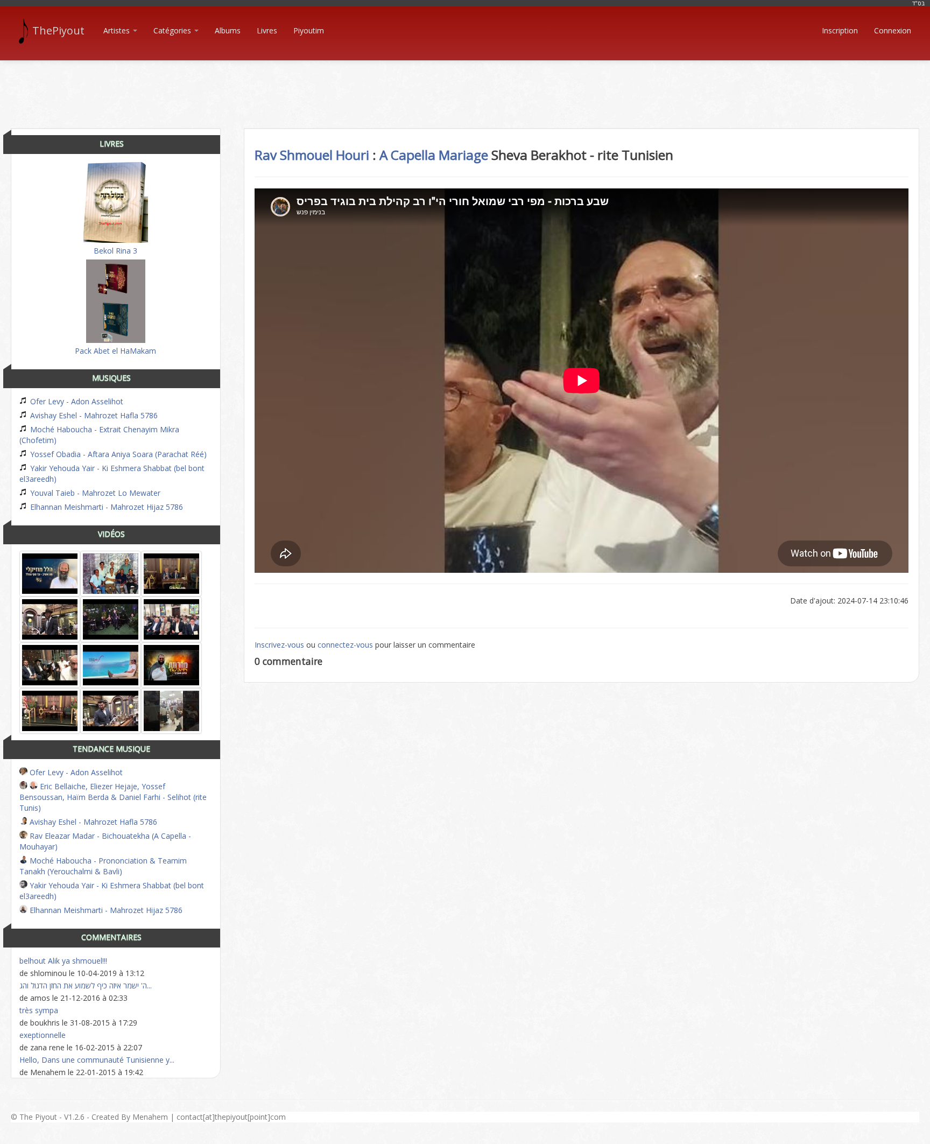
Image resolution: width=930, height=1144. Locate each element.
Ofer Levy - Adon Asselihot (75, 401)
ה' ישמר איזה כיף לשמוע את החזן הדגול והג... (85, 985)
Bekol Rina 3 (115, 250)
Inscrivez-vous (279, 645)
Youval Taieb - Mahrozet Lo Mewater (94, 493)
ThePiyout (58, 30)
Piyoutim (308, 30)
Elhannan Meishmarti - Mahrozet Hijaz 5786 (105, 507)
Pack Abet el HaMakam (115, 351)
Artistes (117, 30)
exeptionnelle (42, 1035)
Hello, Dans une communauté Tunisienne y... (96, 1060)
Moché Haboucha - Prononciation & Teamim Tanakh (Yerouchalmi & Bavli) (103, 865)
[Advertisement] (465, 85)
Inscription (840, 30)
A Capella (407, 155)
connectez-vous (345, 645)
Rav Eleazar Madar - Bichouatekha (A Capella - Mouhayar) (105, 841)
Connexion (892, 30)
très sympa (38, 1010)
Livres (267, 30)
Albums (228, 30)
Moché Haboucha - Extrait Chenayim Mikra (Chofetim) (99, 434)
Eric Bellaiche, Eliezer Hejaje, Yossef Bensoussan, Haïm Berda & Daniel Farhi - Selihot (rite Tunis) (113, 797)
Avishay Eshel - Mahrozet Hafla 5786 (93, 415)
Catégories (173, 30)
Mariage (463, 155)
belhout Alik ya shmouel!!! (63, 961)
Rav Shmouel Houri (312, 155)
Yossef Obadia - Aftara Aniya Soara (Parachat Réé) (117, 454)
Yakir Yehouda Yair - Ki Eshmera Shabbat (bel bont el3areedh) (112, 473)
